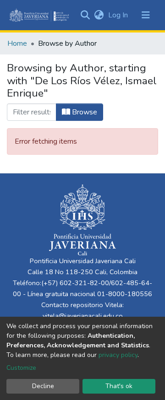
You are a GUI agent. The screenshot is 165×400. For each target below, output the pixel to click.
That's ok (118, 386)
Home (17, 43)
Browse (83, 112)
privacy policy (118, 355)
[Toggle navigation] (145, 15)
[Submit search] (85, 15)
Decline (43, 386)
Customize (21, 367)
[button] (98, 15)
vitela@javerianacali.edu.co (83, 315)
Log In (119, 15)
